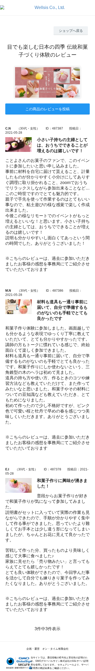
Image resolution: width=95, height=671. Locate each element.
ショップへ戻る (71, 31)
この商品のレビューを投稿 (47, 109)
